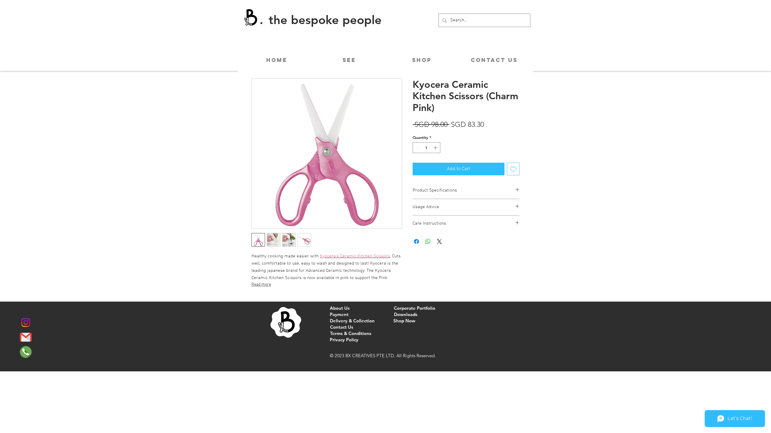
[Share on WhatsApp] (428, 241)
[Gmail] (26, 337)
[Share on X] (439, 241)
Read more (261, 284)
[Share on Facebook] (416, 241)
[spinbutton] (426, 148)
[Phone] (26, 352)
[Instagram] (26, 322)
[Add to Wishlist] (513, 169)
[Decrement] (417, 148)
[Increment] (436, 148)
